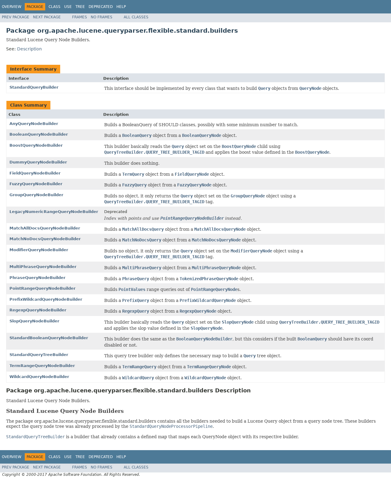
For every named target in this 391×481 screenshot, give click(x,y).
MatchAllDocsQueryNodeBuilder (44, 228)
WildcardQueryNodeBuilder (39, 376)
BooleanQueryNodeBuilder (38, 134)
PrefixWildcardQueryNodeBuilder (45, 299)
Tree (80, 7)
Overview (11, 7)
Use (68, 7)
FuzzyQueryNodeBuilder (35, 184)
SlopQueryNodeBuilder (34, 321)
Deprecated (101, 7)
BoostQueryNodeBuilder (36, 145)
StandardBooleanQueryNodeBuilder (48, 338)
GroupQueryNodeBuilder (36, 195)
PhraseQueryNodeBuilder (37, 277)
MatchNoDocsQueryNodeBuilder (45, 239)
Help (121, 7)
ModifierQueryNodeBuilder (38, 250)
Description (29, 48)
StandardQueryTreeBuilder (38, 354)
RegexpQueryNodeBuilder (37, 310)
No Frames (101, 17)
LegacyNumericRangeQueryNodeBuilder (53, 211)
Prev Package (15, 17)
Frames (79, 17)
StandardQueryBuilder (33, 87)
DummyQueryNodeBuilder (38, 162)
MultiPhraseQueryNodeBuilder (42, 266)
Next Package (47, 17)
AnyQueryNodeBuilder (33, 123)
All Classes (136, 17)
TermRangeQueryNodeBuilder (42, 365)
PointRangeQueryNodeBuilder (42, 288)
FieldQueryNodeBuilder (34, 173)
